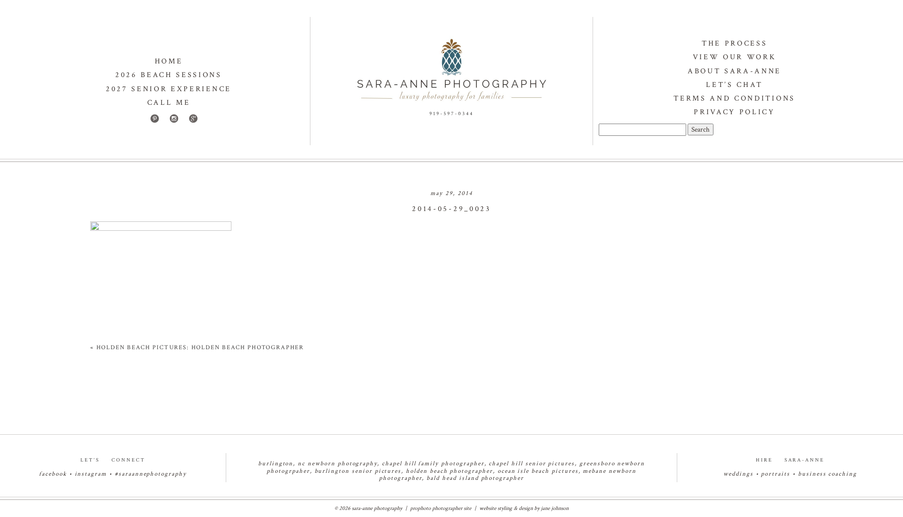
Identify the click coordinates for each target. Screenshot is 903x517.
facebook (53, 474)
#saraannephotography (151, 474)
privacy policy (734, 112)
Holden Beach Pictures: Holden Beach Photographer (200, 348)
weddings (738, 474)
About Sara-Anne (734, 71)
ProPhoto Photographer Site (440, 508)
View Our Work (734, 57)
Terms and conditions (734, 98)
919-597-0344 (451, 113)
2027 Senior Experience (168, 89)
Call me (168, 103)
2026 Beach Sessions (168, 75)
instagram (91, 474)
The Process (734, 43)
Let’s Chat (734, 85)
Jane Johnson (555, 508)
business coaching (827, 474)
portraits (775, 474)
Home (169, 61)
